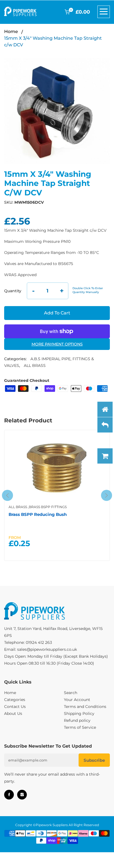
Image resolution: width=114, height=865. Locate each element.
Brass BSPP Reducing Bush (38, 514)
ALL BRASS (35, 365)
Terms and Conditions (85, 706)
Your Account (77, 699)
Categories (14, 699)
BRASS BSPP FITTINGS (48, 507)
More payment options (57, 344)
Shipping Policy (79, 713)
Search (70, 692)
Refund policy (77, 720)
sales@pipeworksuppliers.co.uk (47, 649)
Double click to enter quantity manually (87, 290)
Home (11, 31)
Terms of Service (80, 727)
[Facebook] (9, 795)
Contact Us (15, 706)
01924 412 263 (39, 642)
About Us (13, 713)
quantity (12, 290)
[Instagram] (22, 795)
